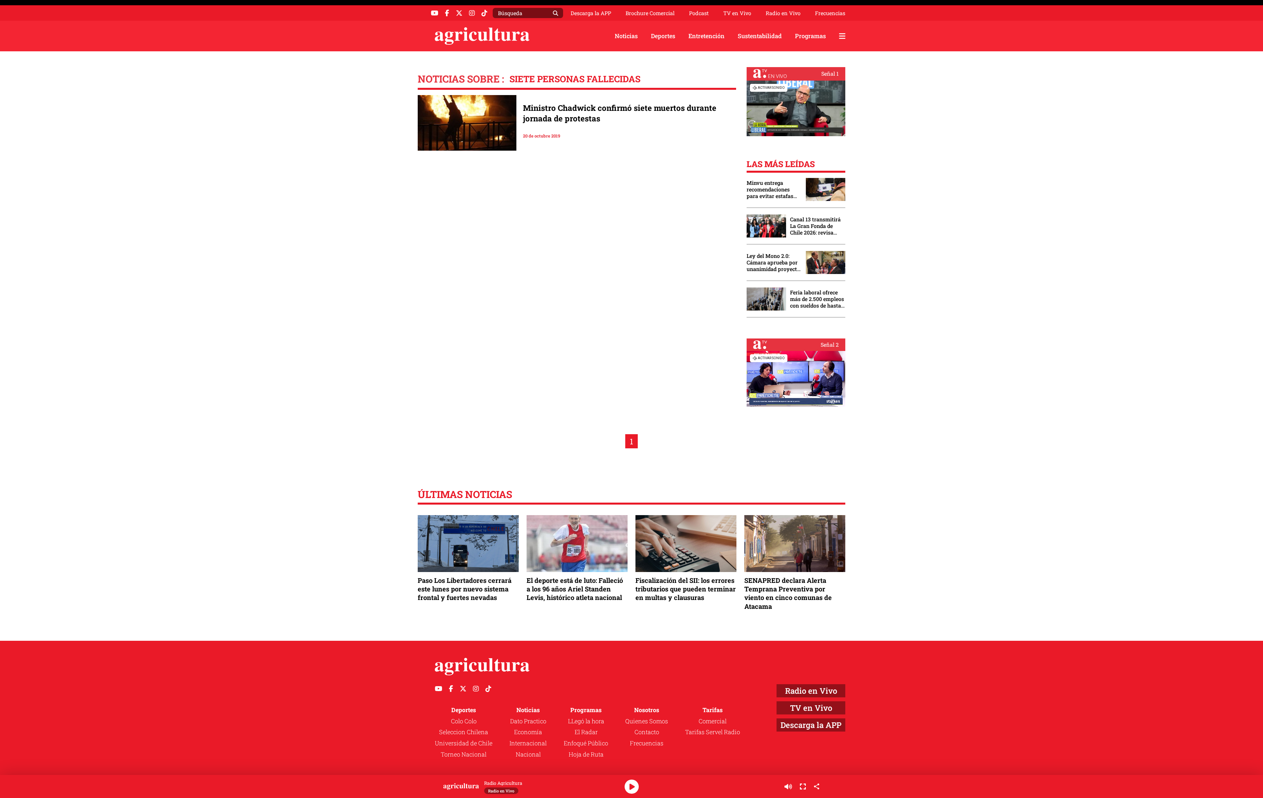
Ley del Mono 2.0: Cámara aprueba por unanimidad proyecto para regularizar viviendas (773, 262)
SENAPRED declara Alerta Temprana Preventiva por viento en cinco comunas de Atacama (788, 593)
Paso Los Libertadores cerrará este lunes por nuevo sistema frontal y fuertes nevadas (464, 589)
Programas (810, 36)
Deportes (663, 36)
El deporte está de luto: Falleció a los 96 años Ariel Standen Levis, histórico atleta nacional (575, 589)
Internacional (528, 743)
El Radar (586, 732)
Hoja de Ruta (586, 754)
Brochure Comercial (650, 13)
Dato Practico (528, 721)
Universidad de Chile (463, 743)
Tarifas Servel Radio (712, 732)
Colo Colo (464, 721)
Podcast (699, 13)
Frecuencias (830, 13)
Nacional (528, 754)
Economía (528, 732)
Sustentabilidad (760, 36)
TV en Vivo (737, 13)
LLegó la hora (586, 721)
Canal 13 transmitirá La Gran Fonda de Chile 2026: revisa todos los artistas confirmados (815, 226)
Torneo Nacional (463, 754)
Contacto (646, 732)
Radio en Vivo (783, 13)
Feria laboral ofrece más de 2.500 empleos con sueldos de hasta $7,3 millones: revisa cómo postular (817, 299)
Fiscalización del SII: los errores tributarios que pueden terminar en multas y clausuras (685, 589)
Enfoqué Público (586, 743)
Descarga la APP (591, 13)
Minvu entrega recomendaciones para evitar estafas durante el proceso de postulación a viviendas (773, 189)
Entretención (706, 36)
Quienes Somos (646, 721)
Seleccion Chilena (463, 732)
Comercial (713, 721)
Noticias (626, 36)
